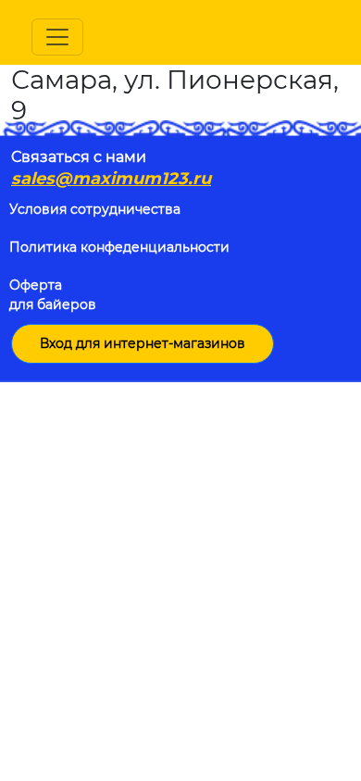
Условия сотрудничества (94, 209)
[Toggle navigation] (57, 37)
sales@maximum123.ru (111, 178)
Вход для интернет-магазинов (142, 343)
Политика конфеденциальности (119, 247)
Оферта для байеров (52, 295)
